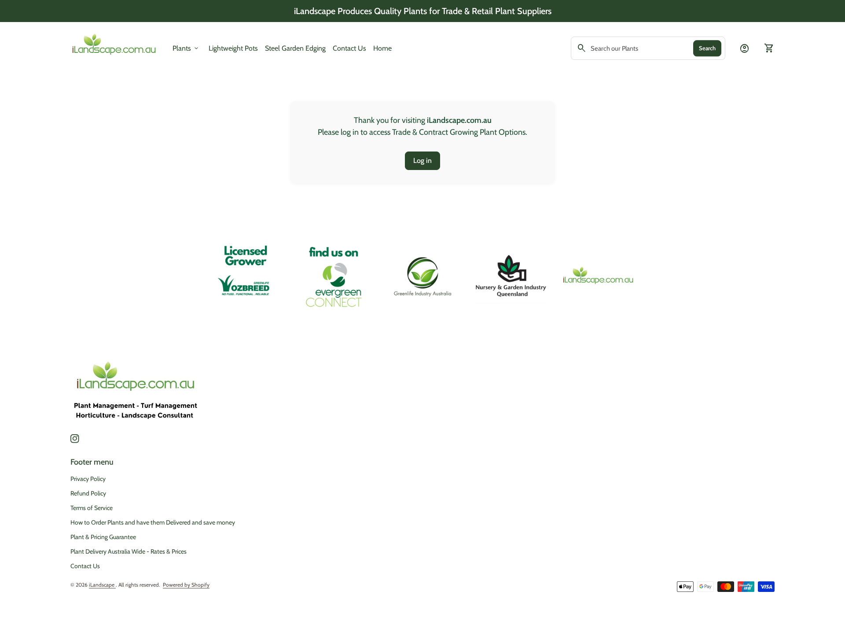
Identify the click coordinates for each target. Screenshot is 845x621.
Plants (186, 48)
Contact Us (349, 48)
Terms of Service (91, 508)
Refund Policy (88, 493)
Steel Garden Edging (295, 48)
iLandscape (102, 584)
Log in (422, 160)
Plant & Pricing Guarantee (103, 537)
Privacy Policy (88, 479)
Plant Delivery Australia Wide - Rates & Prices (128, 551)
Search (707, 48)
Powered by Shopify (186, 584)
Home (382, 48)
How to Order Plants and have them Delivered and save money (152, 522)
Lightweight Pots (233, 48)
